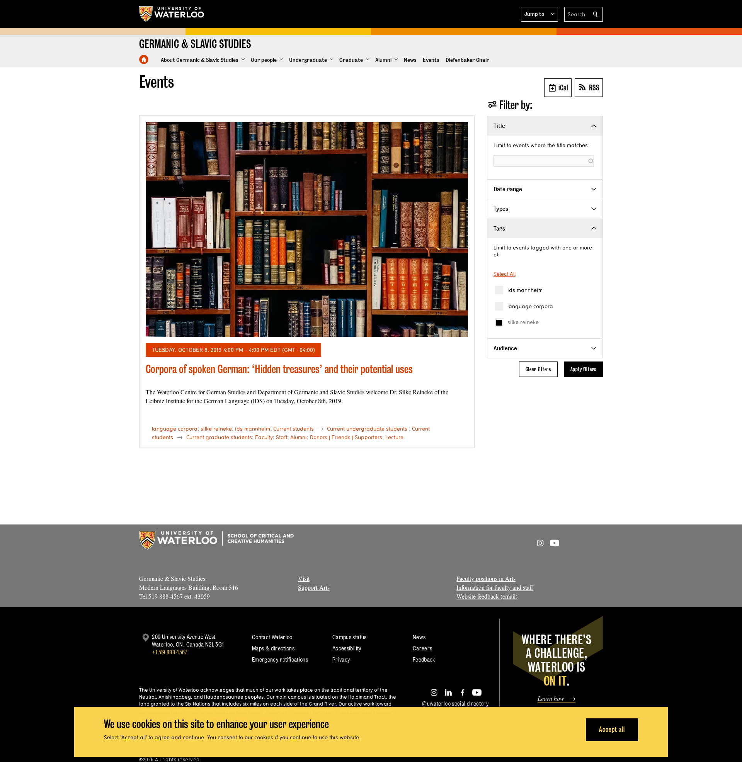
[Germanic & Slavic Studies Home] (143, 59)
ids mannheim (525, 290)
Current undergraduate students (367, 429)
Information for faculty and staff (494, 587)
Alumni (298, 437)
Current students (293, 429)
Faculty (264, 437)
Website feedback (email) (486, 596)
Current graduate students (219, 437)
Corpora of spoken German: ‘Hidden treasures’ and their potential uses (279, 369)
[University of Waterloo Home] (172, 14)
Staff (281, 437)
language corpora (530, 306)
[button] (539, 14)
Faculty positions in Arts (486, 578)
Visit (304, 578)
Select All (505, 274)
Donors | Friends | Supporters (346, 437)
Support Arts (314, 587)
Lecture (394, 437)
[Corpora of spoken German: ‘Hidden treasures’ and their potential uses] (307, 229)
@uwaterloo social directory (455, 703)
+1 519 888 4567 (169, 652)
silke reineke (523, 322)
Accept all (612, 729)
